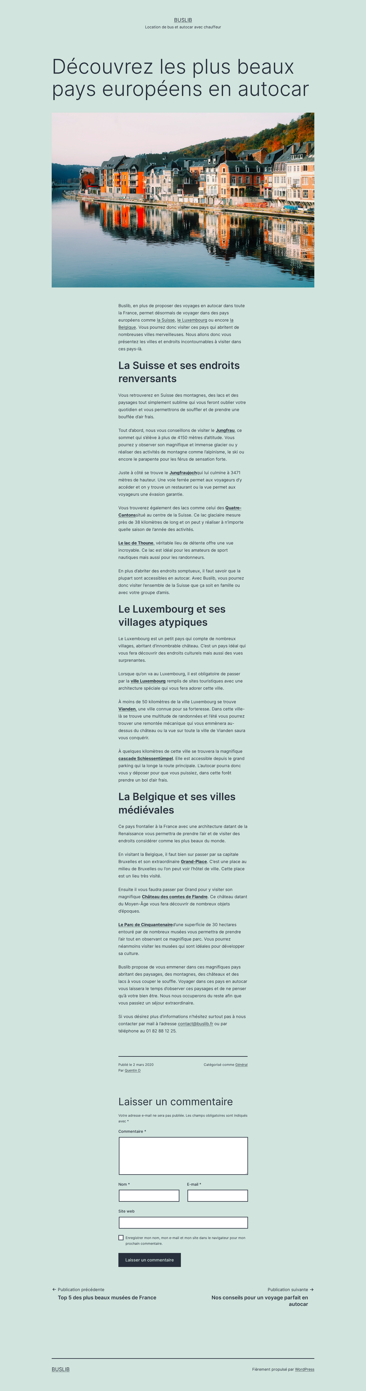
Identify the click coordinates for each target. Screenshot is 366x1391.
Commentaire (132, 1131)
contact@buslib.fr (195, 1023)
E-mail (194, 1184)
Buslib (183, 20)
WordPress (304, 1369)
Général (241, 1064)
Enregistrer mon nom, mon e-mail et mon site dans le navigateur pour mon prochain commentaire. (185, 1241)
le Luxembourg (192, 320)
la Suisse (166, 320)
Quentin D (133, 1070)
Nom (124, 1184)
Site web (126, 1211)
